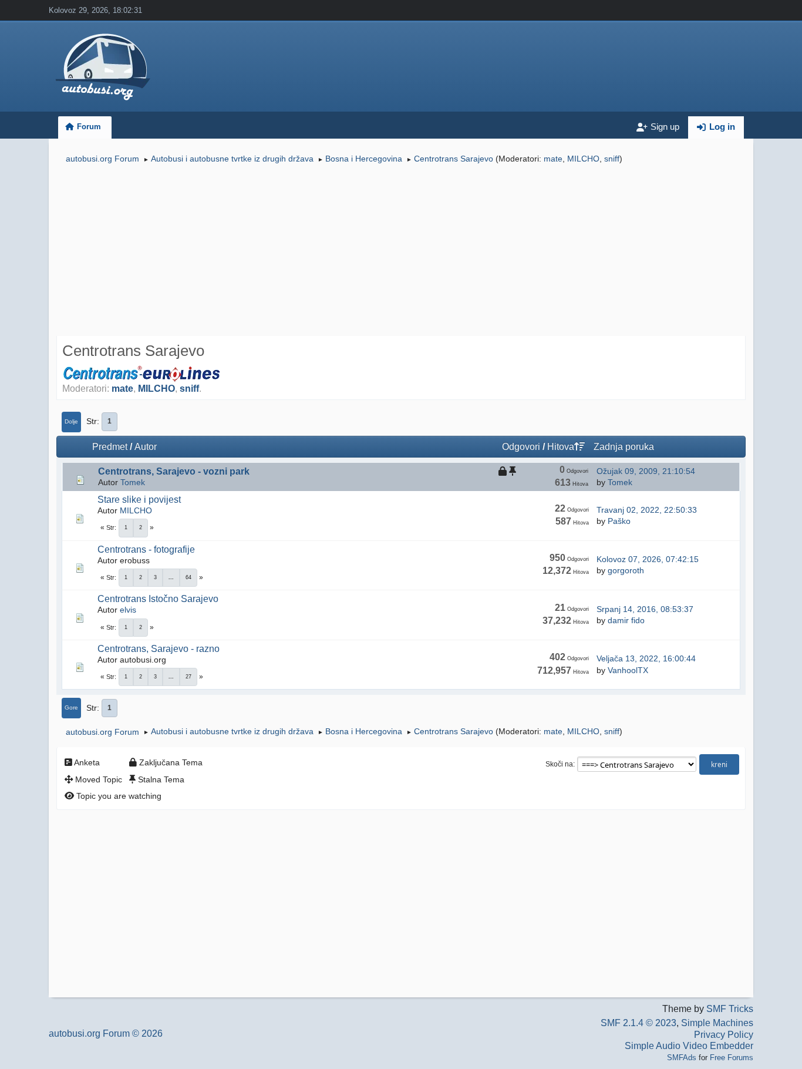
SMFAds (681, 1057)
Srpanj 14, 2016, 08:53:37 (645, 609)
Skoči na (559, 764)
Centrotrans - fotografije (146, 549)
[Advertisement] (401, 251)
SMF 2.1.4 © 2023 (638, 1023)
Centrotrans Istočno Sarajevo (157, 599)
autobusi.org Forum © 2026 (106, 1033)
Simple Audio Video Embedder (689, 1046)
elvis (128, 609)
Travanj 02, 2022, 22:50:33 (647, 510)
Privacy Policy (723, 1035)
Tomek (132, 482)
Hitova (560, 447)
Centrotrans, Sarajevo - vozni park (174, 471)
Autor (145, 447)
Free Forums (731, 1057)
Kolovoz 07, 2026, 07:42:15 (648, 559)
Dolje (71, 421)
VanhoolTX (628, 670)
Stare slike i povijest (139, 500)
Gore (71, 707)
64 (188, 577)
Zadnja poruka (624, 447)
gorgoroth (626, 570)
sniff (611, 158)
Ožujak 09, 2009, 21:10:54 (646, 471)
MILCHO (583, 158)
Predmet (109, 447)
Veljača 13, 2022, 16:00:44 (646, 658)
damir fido (626, 620)
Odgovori (521, 447)
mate (553, 158)
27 (188, 677)
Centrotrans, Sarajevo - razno (158, 649)
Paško (619, 521)
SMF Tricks (729, 1009)
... (171, 577)
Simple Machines (717, 1023)
